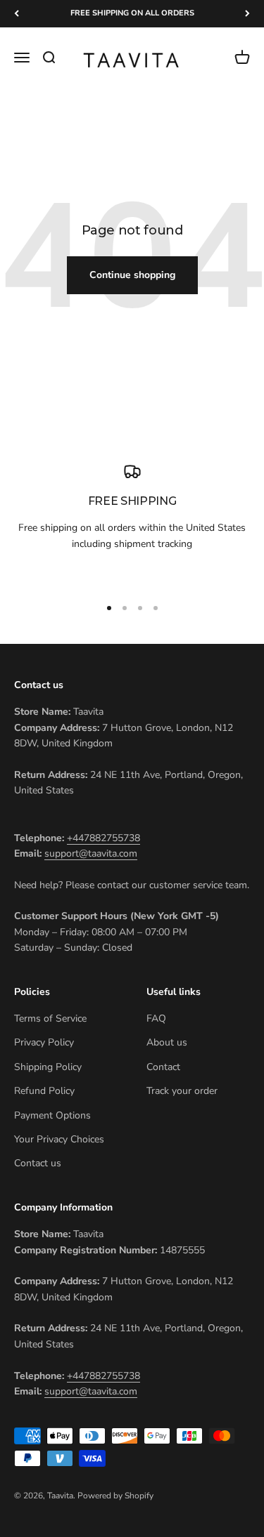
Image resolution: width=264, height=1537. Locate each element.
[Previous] (16, 13)
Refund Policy (44, 1090)
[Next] (247, 13)
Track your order (182, 1090)
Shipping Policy (48, 1067)
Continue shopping (132, 275)
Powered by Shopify (115, 1495)
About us (166, 1042)
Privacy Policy (44, 1042)
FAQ (156, 1018)
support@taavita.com (90, 853)
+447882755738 (103, 838)
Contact (163, 1067)
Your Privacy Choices (59, 1139)
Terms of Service (50, 1018)
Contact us (37, 1163)
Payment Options (52, 1115)
